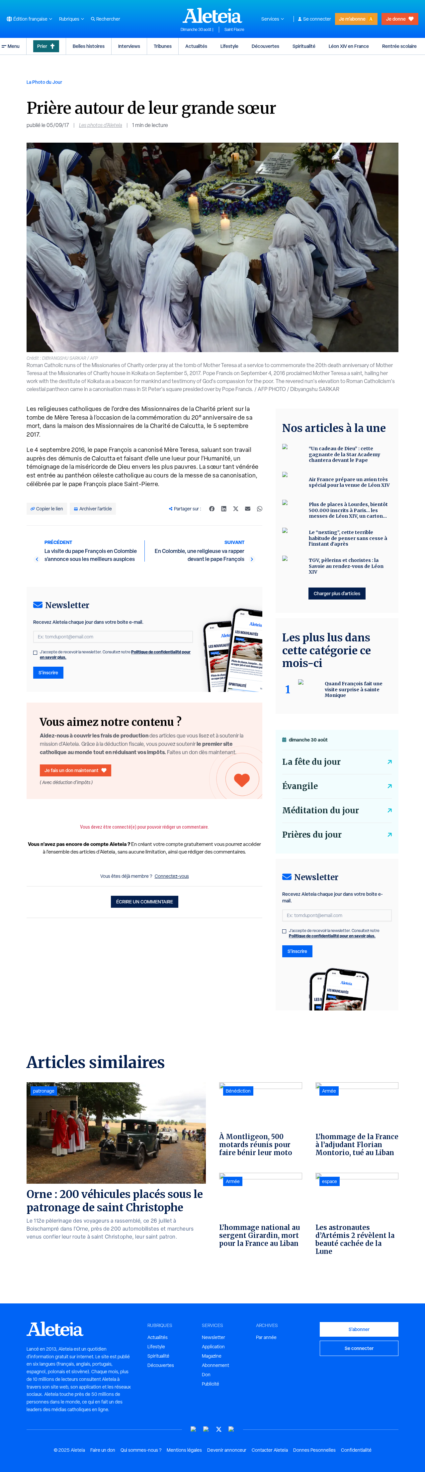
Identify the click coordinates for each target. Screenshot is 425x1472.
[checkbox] (35, 653)
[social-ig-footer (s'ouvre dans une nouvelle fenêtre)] (231, 1429)
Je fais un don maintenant (71, 770)
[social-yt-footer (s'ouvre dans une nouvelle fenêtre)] (194, 1429)
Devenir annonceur (226, 1450)
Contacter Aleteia (270, 1450)
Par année (266, 1337)
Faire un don (102, 1450)
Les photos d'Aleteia (100, 125)
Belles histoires (89, 46)
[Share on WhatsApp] (259, 508)
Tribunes (163, 46)
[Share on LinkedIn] (223, 508)
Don (206, 1375)
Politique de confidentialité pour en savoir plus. (332, 936)
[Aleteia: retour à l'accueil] (212, 15)
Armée (233, 1181)
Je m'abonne (352, 19)
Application (213, 1347)
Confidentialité (356, 1450)
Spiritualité (304, 46)
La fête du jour (311, 762)
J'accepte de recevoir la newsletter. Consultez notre (115, 654)
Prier (42, 46)
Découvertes (265, 46)
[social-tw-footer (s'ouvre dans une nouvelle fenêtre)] (219, 1429)
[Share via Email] (247, 508)
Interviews (129, 46)
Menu (14, 46)
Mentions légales (184, 1450)
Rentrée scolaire (399, 46)
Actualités (196, 46)
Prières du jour (312, 835)
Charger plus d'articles (337, 593)
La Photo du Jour (44, 82)
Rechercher (108, 19)
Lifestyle (229, 46)
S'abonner (359, 1329)
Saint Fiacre (234, 29)
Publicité (210, 1384)
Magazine (211, 1356)
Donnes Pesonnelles (314, 1450)
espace (329, 1181)
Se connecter (317, 19)
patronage (43, 1091)
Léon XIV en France (349, 46)
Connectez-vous (172, 876)
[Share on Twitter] (235, 508)
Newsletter (213, 1337)
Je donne (396, 19)
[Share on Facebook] (211, 508)
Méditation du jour (320, 810)
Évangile (300, 786)
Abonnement (215, 1365)
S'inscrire (48, 672)
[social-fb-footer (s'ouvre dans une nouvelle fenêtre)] (206, 1429)
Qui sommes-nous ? (141, 1450)
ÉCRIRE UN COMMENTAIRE (144, 901)
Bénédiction (238, 1091)
